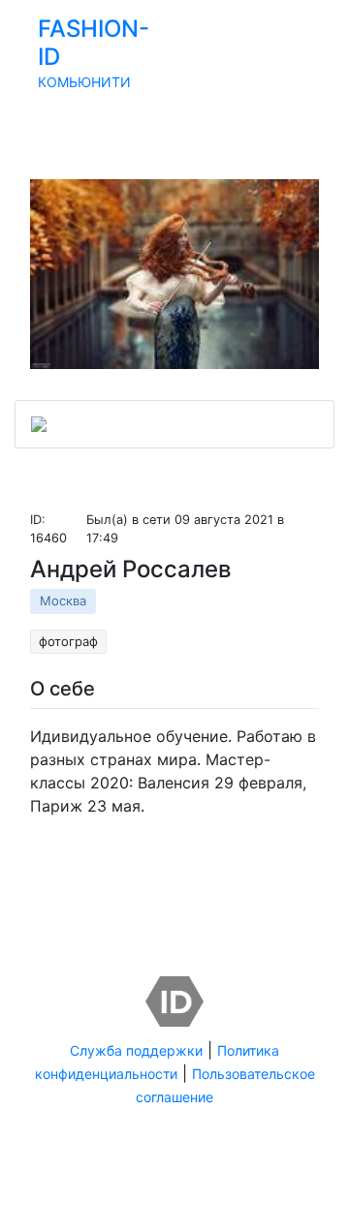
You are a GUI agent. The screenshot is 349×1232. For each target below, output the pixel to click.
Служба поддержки (136, 1050)
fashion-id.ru (243, 1181)
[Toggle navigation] (321, 97)
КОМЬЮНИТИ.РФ (174, 1205)
